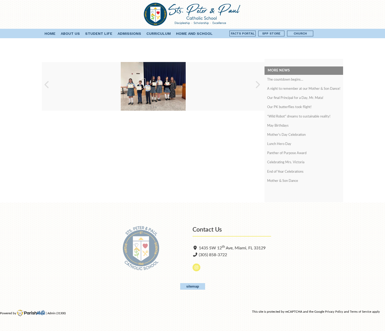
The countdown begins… (285, 79)
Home (50, 33)
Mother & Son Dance (282, 181)
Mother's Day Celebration (286, 135)
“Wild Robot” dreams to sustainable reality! (299, 116)
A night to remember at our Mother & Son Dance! (303, 89)
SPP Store (271, 33)
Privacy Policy (334, 311)
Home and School (194, 33)
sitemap (192, 286)
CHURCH (300, 33)
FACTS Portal (243, 33)
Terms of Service (360, 311)
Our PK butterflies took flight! (289, 107)
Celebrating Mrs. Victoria (285, 162)
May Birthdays (278, 125)
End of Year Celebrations (285, 171)
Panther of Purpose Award (286, 153)
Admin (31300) (56, 313)
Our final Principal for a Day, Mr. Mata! (295, 98)
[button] (48, 86)
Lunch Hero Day (279, 144)
